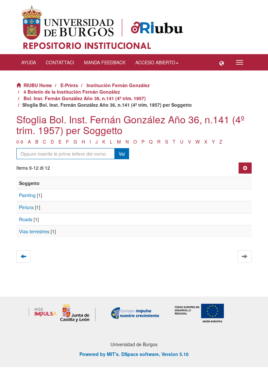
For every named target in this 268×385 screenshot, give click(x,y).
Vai (122, 153)
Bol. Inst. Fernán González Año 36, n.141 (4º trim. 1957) (85, 98)
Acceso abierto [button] (155, 62)
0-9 (19, 141)
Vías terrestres (34, 231)
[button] (221, 62)
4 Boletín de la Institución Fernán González (72, 91)
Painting (27, 195)
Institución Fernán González (118, 85)
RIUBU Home (38, 85)
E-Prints (69, 85)
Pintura (26, 207)
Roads (25, 219)
